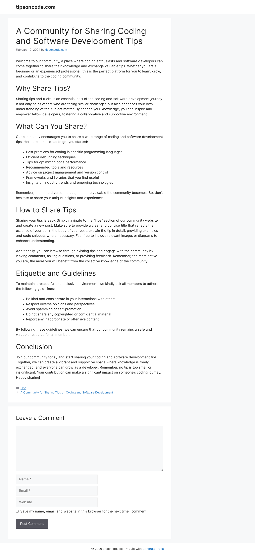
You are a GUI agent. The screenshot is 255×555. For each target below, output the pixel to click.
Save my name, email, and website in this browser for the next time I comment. (83, 511)
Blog (23, 388)
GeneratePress (153, 549)
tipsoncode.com (36, 7)
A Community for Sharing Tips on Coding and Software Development (67, 392)
